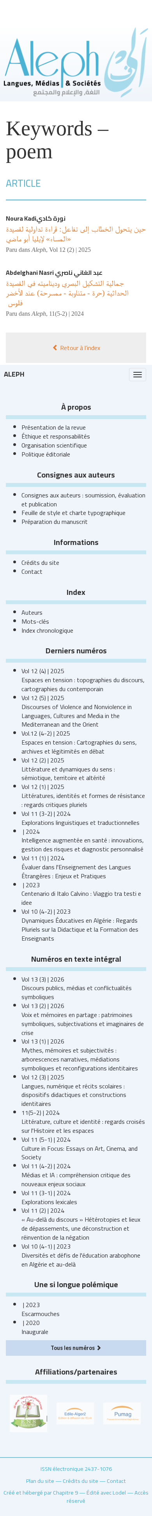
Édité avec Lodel (106, 1492)
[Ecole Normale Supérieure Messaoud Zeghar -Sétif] (28, 1413)
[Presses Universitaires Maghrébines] (122, 1413)
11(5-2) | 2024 (66, 313)
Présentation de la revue (53, 427)
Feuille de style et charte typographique (73, 512)
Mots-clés (35, 621)
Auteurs (31, 612)
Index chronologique (47, 630)
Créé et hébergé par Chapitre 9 (41, 1492)
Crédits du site (40, 562)
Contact (31, 571)
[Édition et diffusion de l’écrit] (75, 1413)
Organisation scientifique (54, 445)
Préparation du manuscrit (54, 521)
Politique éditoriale (45, 454)
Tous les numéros (73, 1348)
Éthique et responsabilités (55, 436)
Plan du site (40, 1480)
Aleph (14, 374)
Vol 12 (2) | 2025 (70, 249)
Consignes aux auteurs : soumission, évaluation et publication (83, 499)
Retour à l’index (79, 348)
